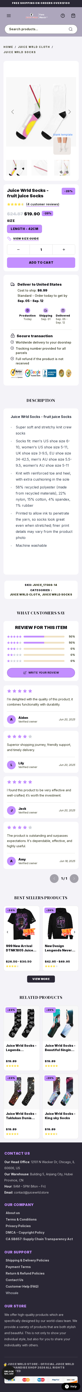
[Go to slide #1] (16, 168)
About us (13, 1213)
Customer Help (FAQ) (22, 1286)
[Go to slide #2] (39, 168)
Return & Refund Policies (25, 1273)
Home (8, 47)
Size (11, 221)
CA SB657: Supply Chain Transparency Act (39, 1239)
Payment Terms (18, 1267)
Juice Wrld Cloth (34, 47)
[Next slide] (69, 111)
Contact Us (14, 1280)
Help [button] (73, 1386)
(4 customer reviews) (42, 204)
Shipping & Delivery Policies (27, 1260)
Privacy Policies (18, 1226)
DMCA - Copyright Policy (25, 1232)
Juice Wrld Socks (19, 52)
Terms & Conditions (21, 1219)
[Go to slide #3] (62, 168)
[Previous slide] (12, 111)
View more (41, 979)
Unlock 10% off (9, 1372)
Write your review (43, 672)
